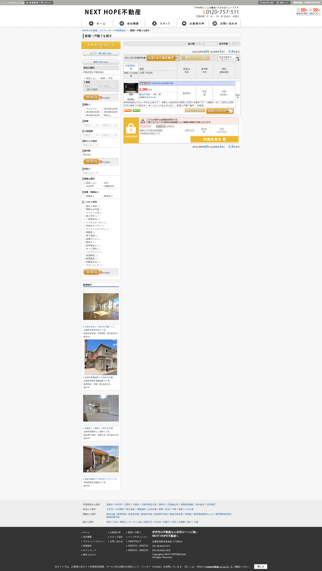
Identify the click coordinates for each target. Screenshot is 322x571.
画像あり (90, 196)
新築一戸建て (134, 532)
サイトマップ (89, 550)
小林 (154, 94)
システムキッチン (96, 222)
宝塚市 (147, 97)
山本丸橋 (152, 509)
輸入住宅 (92, 216)
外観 (127, 65)
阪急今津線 (144, 94)
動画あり (108, 196)
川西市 (127, 504)
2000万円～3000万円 (138, 550)
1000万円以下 (134, 541)
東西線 (188, 514)
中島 (174, 509)
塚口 (189, 522)
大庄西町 (119, 509)
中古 (111, 78)
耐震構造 (92, 258)
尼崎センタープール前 (130, 522)
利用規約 (87, 545)
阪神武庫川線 (113, 517)
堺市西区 (211, 504)
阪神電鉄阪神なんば (203, 514)
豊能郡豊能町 (187, 504)
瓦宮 (167, 509)
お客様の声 (115, 532)
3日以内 (90, 186)
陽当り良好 (93, 206)
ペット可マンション (138, 537)
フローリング (94, 265)
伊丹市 (118, 504)
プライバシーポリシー (94, 541)
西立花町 (130, 509)
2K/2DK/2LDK (93, 112)
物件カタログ (89, 554)
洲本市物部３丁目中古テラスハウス (101, 479)
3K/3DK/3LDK (111, 112)
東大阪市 (200, 504)
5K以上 (107, 115)
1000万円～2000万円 (138, 545)
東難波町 (141, 509)
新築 (103, 78)
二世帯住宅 (93, 219)
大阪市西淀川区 (149, 504)
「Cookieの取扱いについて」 (217, 567)
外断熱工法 (93, 262)
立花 (115, 522)
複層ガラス (93, 239)
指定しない (91, 78)
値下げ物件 (92, 89)
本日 (106, 183)
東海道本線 (133, 514)
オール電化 (93, 248)
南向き (90, 242)
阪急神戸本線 (161, 514)
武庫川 (166, 522)
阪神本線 (121, 514)
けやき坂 (189, 509)
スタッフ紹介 (116, 537)
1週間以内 (109, 186)
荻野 (161, 509)
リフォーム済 (94, 212)
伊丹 (108, 522)
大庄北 (109, 509)
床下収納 (92, 235)
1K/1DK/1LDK (111, 109)
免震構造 (92, 255)
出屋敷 (181, 522)
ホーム (86, 532)
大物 (196, 522)
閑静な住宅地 (94, 209)
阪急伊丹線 (146, 514)
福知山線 (110, 514)
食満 (180, 509)
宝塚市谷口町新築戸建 (162, 83)
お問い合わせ (116, 541)
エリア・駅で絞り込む (101, 53)
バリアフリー (94, 252)
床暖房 (90, 232)
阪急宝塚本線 (176, 514)
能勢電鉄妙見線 (223, 514)
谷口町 (153, 97)
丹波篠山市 (173, 504)
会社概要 (87, 537)
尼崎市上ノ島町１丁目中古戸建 (99, 428)
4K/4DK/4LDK (93, 115)
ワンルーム (91, 109)
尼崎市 (109, 504)
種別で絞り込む (101, 62)
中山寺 (157, 522)
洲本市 (162, 504)
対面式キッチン (95, 225)
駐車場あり (93, 245)
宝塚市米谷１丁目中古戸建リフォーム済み (104, 327)
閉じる (260, 566)
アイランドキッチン (97, 229)
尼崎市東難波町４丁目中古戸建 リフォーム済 (106, 377)
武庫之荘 (148, 522)
